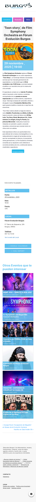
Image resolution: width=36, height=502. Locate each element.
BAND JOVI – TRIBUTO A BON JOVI (17, 292)
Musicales (18, 19)
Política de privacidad (23, 486)
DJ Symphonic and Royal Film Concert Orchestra (15, 316)
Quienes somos (16, 488)
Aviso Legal (6, 488)
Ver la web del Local (12, 237)
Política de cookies (9, 486)
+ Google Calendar (18, 246)
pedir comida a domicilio (10, 464)
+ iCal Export (18, 251)
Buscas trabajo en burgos (12, 459)
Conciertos (6, 19)
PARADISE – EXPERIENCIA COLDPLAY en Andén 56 (13, 389)
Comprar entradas (18, 152)
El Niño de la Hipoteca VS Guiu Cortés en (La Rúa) (15, 413)
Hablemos (6, 476)
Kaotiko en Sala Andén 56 (23, 429)
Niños (28, 19)
